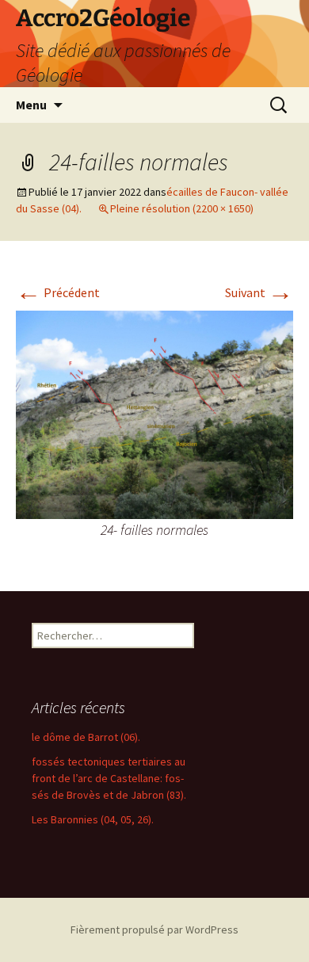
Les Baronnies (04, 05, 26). (93, 819)
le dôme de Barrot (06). (86, 737)
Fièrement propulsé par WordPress (154, 929)
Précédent (58, 292)
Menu (31, 105)
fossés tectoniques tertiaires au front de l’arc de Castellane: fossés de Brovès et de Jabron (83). (109, 778)
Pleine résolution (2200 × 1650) (182, 208)
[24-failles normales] (154, 413)
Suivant (259, 292)
